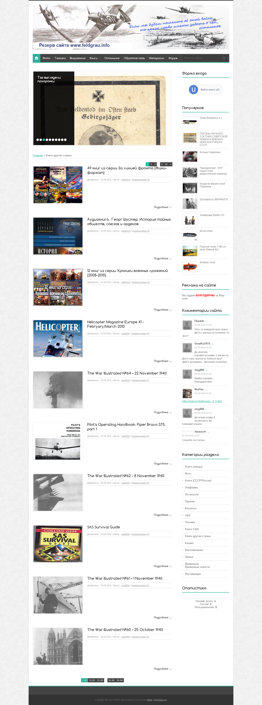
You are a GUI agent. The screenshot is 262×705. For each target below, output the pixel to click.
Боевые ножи (207, 262)
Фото (188, 473)
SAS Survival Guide (103, 527)
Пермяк (199, 320)
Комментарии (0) (141, 179)
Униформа (191, 487)
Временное (192, 563)
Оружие (190, 501)
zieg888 (199, 370)
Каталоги (190, 508)
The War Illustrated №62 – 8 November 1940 (125, 475)
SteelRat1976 (202, 343)
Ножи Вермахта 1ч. (211, 117)
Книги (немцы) (193, 466)
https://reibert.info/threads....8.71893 (202, 401)
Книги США (192, 529)
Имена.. (190, 556)
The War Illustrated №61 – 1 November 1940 (124, 578)
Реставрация (193, 573)
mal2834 (125, 333)
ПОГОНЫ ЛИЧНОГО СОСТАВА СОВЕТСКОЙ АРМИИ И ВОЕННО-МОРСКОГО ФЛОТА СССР (214, 139)
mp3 (187, 515)
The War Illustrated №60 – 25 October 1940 (125, 629)
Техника (190, 522)
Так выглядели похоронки (49, 79)
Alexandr (200, 431)
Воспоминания (194, 550)
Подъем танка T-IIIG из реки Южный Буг (213, 248)
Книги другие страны (198, 536)
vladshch (125, 179)
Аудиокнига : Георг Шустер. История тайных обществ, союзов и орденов (129, 221)
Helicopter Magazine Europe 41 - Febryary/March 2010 (115, 324)
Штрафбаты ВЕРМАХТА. (214, 199)
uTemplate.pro (160, 700)
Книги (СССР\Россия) (198, 480)
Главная (38, 155)
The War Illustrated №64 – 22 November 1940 (127, 373)
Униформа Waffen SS (212, 215)
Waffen (199, 389)
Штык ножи (206, 230)
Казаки (189, 543)
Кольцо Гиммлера (210, 152)
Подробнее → (163, 207)
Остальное (192, 494)
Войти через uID (210, 89)
